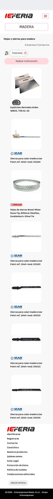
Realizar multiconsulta (26, 61)
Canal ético (13, 447)
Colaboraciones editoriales (21, 474)
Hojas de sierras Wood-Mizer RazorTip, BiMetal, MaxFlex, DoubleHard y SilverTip (25, 213)
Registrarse (13, 438)
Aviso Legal (13, 461)
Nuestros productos (17, 452)
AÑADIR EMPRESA (18, 483)
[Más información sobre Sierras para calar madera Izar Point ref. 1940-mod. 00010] (26, 338)
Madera (26, 27)
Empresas (17, 53)
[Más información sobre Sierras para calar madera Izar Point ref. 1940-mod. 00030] (26, 390)
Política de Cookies (17, 469)
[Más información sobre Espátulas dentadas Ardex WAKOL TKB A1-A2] (26, 83)
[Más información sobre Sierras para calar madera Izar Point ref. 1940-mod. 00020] (26, 287)
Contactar (12, 443)
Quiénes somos (14, 456)
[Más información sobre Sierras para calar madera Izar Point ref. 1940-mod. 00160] (26, 134)
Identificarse (13, 434)
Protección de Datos (17, 465)
